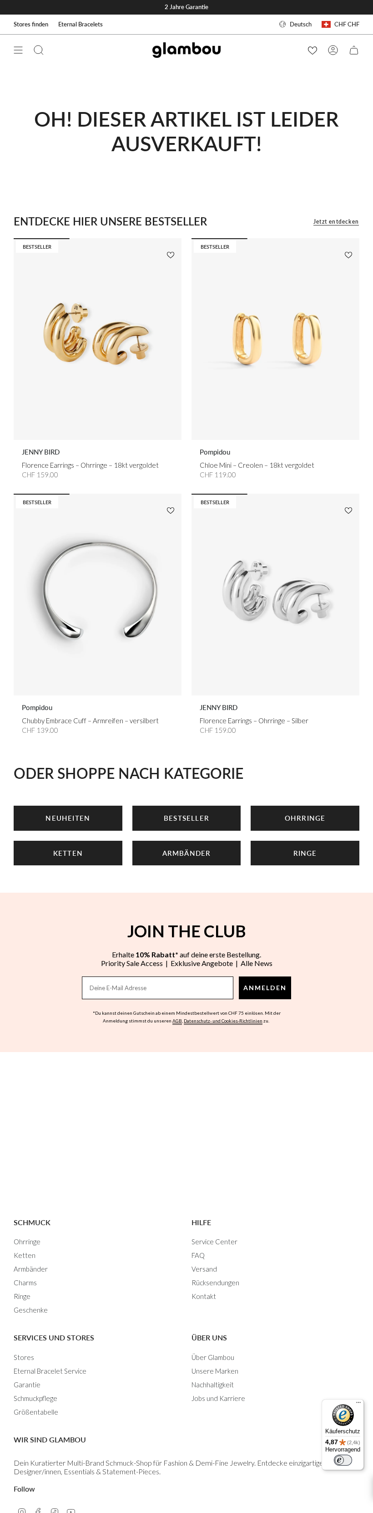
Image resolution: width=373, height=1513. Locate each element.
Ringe (22, 1296)
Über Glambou (213, 1357)
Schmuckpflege (35, 1398)
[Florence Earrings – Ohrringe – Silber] (275, 594)
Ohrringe (27, 1241)
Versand (204, 1269)
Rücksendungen (215, 1282)
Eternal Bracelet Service (50, 1371)
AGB (177, 1020)
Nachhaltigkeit (213, 1384)
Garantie (27, 1384)
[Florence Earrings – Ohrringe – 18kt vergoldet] (97, 339)
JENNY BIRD (41, 452)
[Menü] (358, 1404)
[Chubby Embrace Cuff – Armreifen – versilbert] (97, 594)
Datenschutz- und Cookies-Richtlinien (223, 1020)
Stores (24, 1357)
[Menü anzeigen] (18, 50)
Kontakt (204, 1296)
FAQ (198, 1255)
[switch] (343, 1460)
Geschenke (31, 1310)
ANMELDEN (265, 988)
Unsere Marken (215, 1371)
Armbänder (31, 1269)
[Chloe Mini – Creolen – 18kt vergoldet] (275, 339)
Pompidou (215, 452)
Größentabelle (36, 1412)
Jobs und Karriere (218, 1398)
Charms (25, 1282)
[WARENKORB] (353, 50)
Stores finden (31, 24)
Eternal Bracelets (80, 24)
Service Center (214, 1241)
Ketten (24, 1255)
